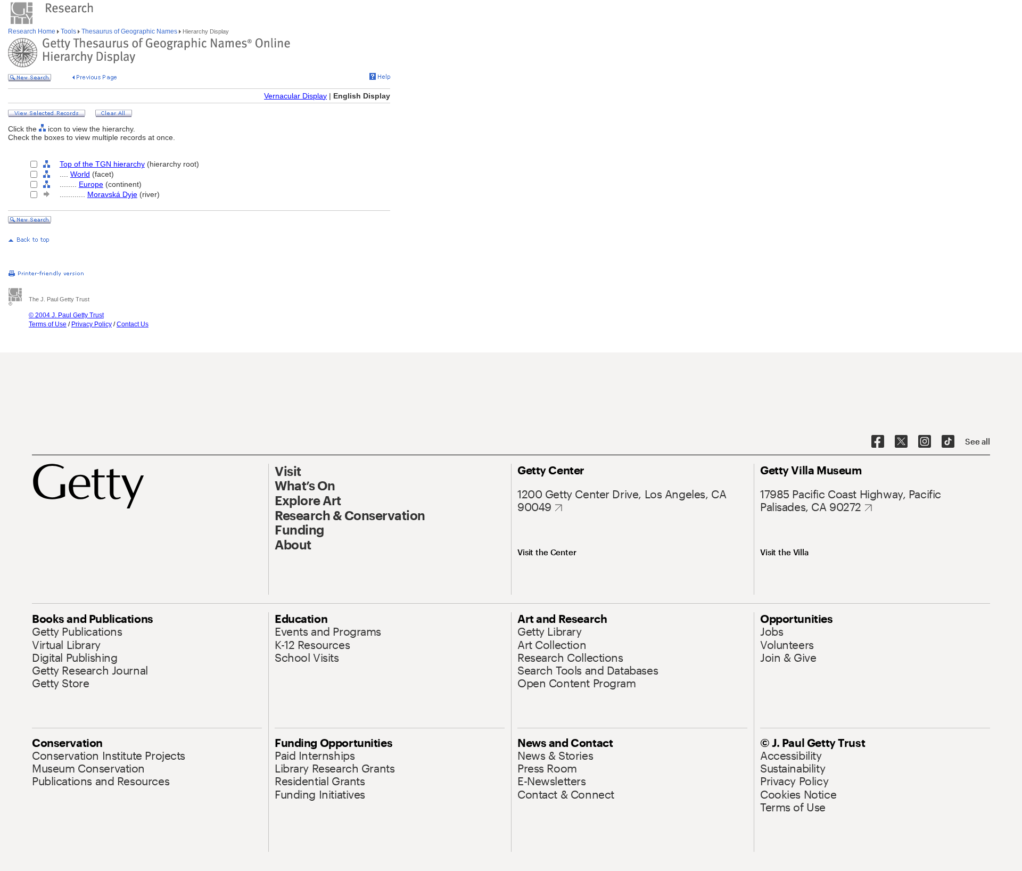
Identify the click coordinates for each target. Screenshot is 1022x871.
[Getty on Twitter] (901, 442)
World (80, 174)
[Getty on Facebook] (877, 442)
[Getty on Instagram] (924, 442)
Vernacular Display (295, 96)
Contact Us (133, 324)
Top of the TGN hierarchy (102, 164)
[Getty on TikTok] (948, 442)
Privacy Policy (91, 324)
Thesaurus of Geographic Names (129, 31)
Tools (68, 31)
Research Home (32, 31)
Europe (91, 184)
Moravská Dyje (112, 194)
